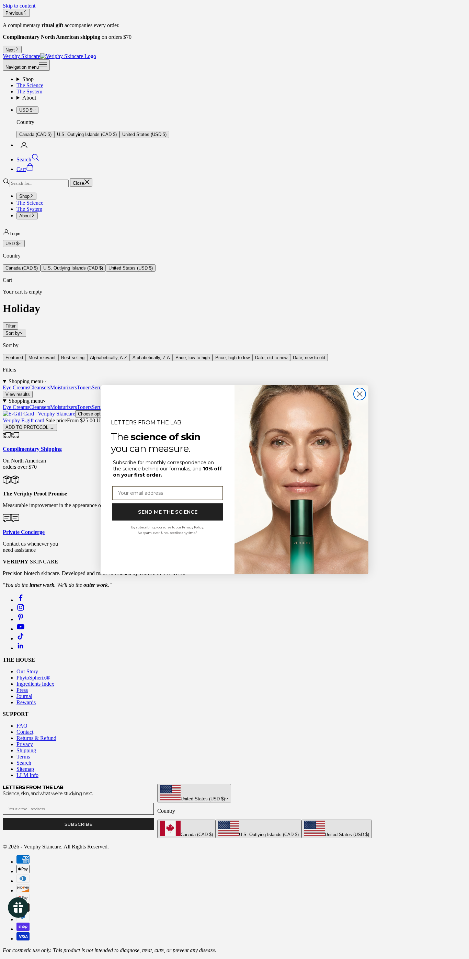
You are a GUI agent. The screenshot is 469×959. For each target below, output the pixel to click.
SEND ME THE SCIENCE (167, 512)
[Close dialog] (360, 394)
